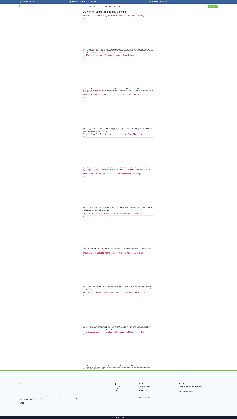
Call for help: (25, 1)
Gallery (110, 6)
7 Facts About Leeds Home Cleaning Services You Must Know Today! (113, 332)
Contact (105, 6)
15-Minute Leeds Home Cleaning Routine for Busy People (108, 55)
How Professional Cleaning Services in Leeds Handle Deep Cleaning (113, 15)
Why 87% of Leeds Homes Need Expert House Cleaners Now (110, 213)
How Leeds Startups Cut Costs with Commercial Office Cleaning (111, 174)
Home (90, 6)
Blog (120, 6)
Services (95, 6)
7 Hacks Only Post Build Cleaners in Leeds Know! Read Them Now (113, 134)
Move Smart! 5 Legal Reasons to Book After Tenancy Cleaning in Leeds (114, 253)
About (100, 6)
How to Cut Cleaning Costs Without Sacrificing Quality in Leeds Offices (114, 292)
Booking (115, 6)
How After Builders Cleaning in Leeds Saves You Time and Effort (111, 94)
